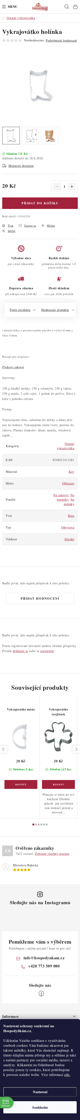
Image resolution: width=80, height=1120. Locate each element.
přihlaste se (20, 651)
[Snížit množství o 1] (57, 187)
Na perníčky (65, 497)
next (76, 749)
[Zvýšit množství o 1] (72, 187)
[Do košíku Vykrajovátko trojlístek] (58, 784)
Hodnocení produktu (55, 310)
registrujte (47, 651)
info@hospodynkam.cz (44, 958)
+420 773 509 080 (44, 966)
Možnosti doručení (21, 166)
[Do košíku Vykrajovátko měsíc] (20, 784)
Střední (69, 539)
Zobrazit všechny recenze (52, 854)
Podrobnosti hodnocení (61, 40)
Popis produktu (20, 310)
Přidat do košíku (40, 203)
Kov (71, 471)
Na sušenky (69, 501)
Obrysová (67, 527)
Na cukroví (60, 495)
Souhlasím (40, 1107)
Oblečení (68, 483)
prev (3, 749)
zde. (67, 1074)
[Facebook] (41, 993)
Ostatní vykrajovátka (65, 446)
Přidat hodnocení (40, 598)
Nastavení (40, 1091)
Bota (71, 516)
